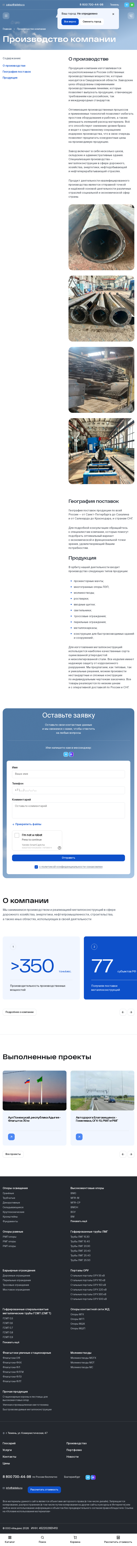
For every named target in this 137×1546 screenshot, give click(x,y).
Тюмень (114, 5)
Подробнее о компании (20, 1012)
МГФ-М (75, 1198)
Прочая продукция (15, 1392)
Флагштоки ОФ (11, 1358)
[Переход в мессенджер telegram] (65, 754)
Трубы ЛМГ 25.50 (80, 1260)
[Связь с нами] (131, 15)
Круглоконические (13, 1212)
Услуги (7, 1450)
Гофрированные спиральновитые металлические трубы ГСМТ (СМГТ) (27, 1311)
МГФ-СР (75, 1203)
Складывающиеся (13, 1207)
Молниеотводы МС (82, 1367)
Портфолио (74, 1450)
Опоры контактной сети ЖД (90, 1309)
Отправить (68, 858)
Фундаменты (10, 1221)
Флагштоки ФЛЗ (12, 1377)
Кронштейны (10, 1217)
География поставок (17, 72)
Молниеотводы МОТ (82, 1363)
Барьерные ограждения (19, 1270)
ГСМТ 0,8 (8, 1332)
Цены (6, 1463)
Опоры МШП (78, 1328)
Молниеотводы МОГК (83, 1358)
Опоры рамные (13, 1232)
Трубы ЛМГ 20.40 (81, 1251)
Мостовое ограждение (16, 1290)
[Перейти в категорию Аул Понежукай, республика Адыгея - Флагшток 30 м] (11, 1137)
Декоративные (11, 1203)
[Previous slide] (123, 1012)
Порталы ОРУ (80, 1270)
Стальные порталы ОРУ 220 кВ (89, 1290)
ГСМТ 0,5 (8, 1318)
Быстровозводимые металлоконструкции (27, 1409)
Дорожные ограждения (16, 1276)
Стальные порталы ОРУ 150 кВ (88, 1285)
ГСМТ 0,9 (8, 1337)
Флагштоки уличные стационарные (27, 1353)
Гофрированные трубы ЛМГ (89, 1232)
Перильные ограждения (17, 1280)
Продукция (10, 78)
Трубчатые (9, 1198)
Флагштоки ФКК (12, 1363)
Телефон (17, 783)
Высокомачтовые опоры (87, 1188)
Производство (76, 1443)
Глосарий (9, 1443)
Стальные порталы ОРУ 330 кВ (88, 1294)
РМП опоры (9, 1237)
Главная (7, 29)
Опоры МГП (77, 1319)
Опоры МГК (77, 1314)
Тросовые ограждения (16, 1285)
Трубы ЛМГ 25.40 (81, 1256)
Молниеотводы (81, 1353)
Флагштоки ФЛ (11, 1367)
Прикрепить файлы (28, 824)
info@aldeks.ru (14, 1488)
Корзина (75, 1542)
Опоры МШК (78, 1324)
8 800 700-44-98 (91, 5)
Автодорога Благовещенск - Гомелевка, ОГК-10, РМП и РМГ (97, 1119)
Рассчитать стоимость (44, 1490)
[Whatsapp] (132, 5)
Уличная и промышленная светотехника (25, 1405)
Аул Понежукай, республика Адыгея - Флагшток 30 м (34, 1119)
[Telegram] (126, 5)
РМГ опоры (9, 1241)
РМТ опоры (9, 1246)
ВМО (73, 1193)
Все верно (70, 22)
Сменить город (92, 22)
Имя (15, 767)
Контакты (9, 1457)
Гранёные (8, 1193)
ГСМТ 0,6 (8, 1323)
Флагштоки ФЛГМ (13, 1372)
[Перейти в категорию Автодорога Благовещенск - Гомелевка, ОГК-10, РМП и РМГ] (79, 1137)
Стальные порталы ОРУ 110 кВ (88, 1280)
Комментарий (21, 800)
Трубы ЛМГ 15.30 (80, 1237)
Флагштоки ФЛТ (12, 1381)
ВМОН (74, 1207)
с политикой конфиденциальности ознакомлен (71, 867)
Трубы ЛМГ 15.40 (80, 1241)
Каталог (10, 1542)
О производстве (14, 66)
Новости (72, 1457)
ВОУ (73, 1212)
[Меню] (6, 15)
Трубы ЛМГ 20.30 (80, 1246)
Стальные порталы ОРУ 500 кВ (89, 1299)
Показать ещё (79, 1221)
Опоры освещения (15, 1188)
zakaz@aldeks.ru (15, 5)
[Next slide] (131, 1012)
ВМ (72, 1217)
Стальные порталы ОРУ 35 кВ (88, 1276)
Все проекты (13, 1154)
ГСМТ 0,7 (8, 1328)
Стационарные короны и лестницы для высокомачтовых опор (25, 1398)
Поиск (42, 1542)
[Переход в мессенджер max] (71, 754)
